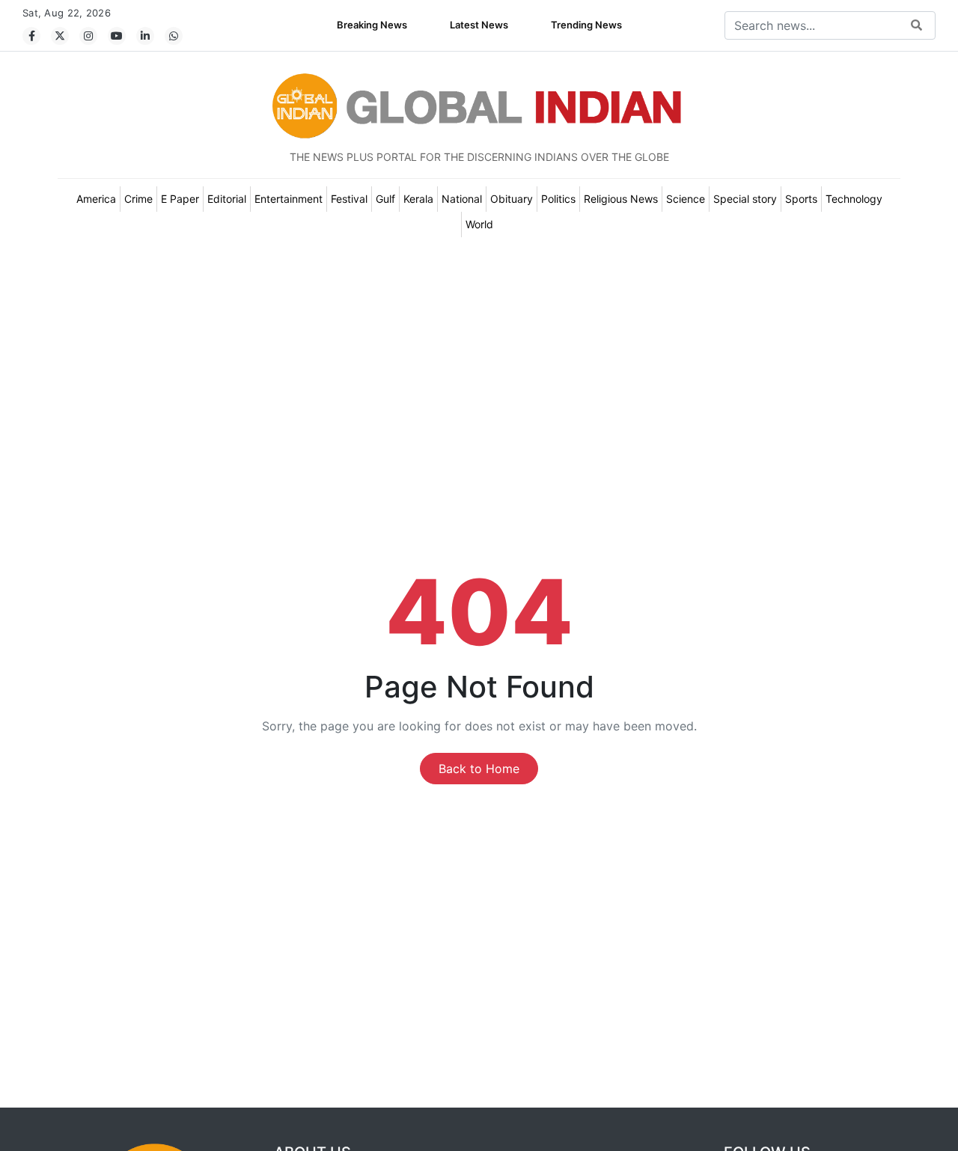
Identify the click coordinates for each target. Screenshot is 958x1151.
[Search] (916, 25)
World (479, 224)
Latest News (479, 25)
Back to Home (479, 768)
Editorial (226, 198)
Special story (745, 198)
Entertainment (288, 198)
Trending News (586, 25)
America (96, 198)
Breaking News (372, 25)
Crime (138, 198)
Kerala (418, 198)
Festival (349, 198)
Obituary (511, 198)
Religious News (621, 198)
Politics (558, 198)
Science (685, 198)
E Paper (180, 198)
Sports (801, 198)
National (462, 198)
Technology (854, 198)
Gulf (385, 198)
